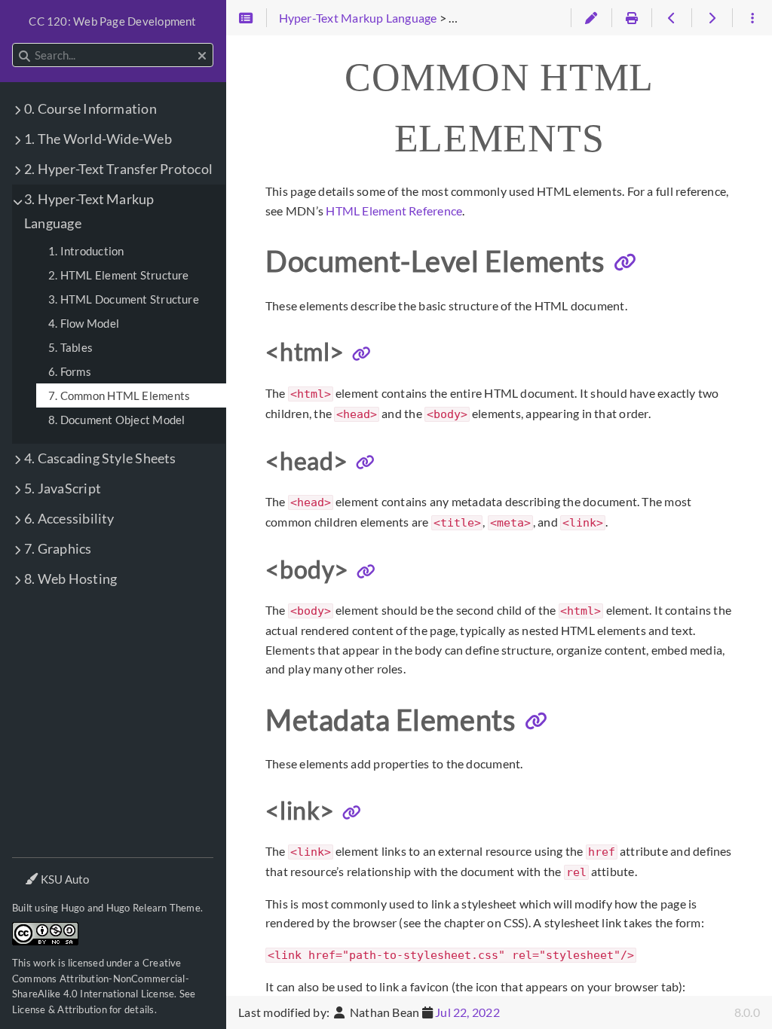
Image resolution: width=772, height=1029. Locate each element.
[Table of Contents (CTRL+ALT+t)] (246, 18)
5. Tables (70, 347)
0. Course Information (90, 109)
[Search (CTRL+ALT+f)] (24, 56)
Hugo (73, 908)
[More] (752, 18)
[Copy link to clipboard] (625, 263)
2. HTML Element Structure (118, 275)
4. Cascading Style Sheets (100, 458)
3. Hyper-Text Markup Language (89, 211)
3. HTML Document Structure (123, 299)
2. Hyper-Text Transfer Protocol (118, 169)
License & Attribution (59, 1009)
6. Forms (69, 371)
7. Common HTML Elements (119, 395)
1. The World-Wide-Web (98, 139)
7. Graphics (58, 549)
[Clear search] (202, 56)
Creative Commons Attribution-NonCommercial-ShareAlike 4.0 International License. (100, 978)
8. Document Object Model (116, 419)
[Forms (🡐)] (671, 18)
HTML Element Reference (394, 210)
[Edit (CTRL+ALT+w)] (591, 18)
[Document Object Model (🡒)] (711, 18)
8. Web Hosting (70, 579)
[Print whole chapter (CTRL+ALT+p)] (631, 18)
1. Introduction (86, 251)
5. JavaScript (62, 488)
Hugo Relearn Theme (153, 908)
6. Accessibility (69, 519)
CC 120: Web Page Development (112, 21)
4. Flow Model (83, 323)
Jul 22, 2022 (467, 1012)
